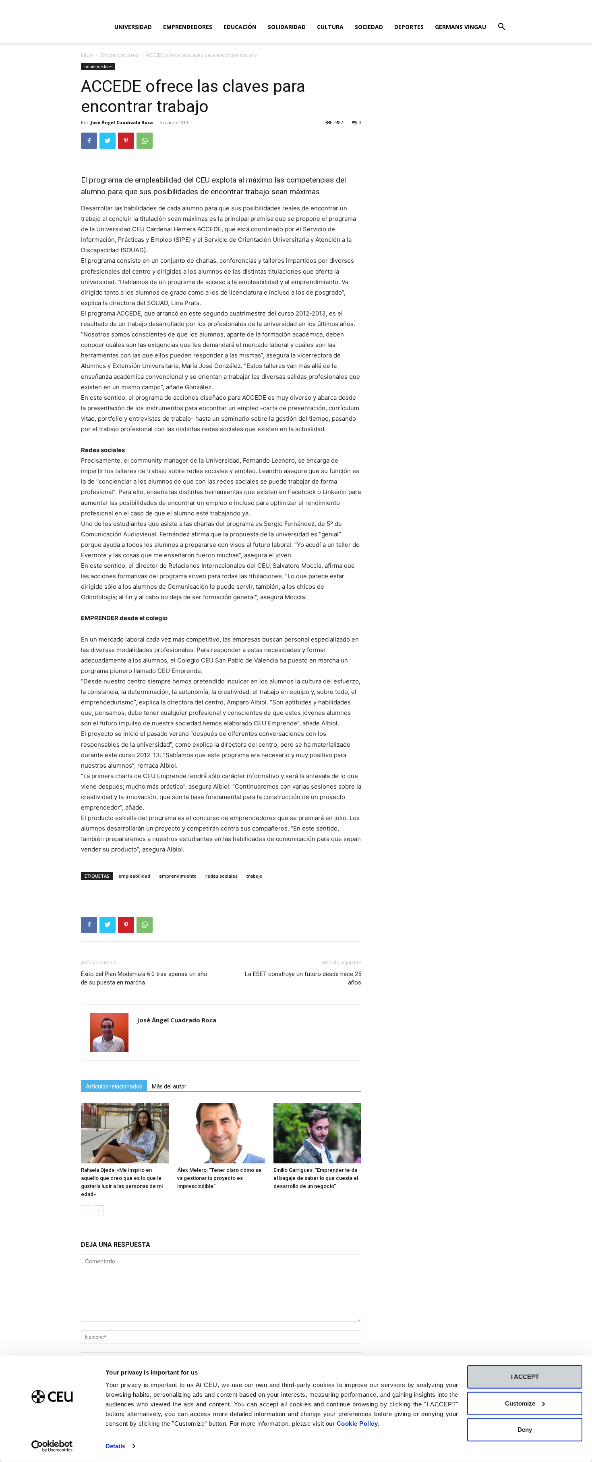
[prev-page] (86, 1210)
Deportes (409, 27)
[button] (501, 27)
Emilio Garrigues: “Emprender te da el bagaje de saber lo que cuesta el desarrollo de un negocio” (315, 1178)
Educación (240, 27)
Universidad (133, 27)
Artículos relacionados (114, 1086)
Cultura (330, 27)
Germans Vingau (460, 27)
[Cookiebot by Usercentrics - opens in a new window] (52, 1446)
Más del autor (169, 1086)
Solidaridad (287, 27)
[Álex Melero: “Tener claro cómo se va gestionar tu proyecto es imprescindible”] (221, 1133)
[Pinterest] (126, 141)
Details (115, 1446)
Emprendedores (187, 27)
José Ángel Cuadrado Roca (122, 122)
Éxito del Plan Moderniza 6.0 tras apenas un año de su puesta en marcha (144, 978)
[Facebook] (89, 141)
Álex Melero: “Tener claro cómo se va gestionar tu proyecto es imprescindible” (219, 1178)
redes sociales (221, 876)
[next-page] (99, 1210)
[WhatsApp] (145, 141)
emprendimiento (178, 876)
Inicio (87, 55)
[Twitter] (107, 141)
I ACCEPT (525, 1376)
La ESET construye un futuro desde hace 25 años (303, 978)
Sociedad (369, 27)
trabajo (254, 876)
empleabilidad (134, 876)
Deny (524, 1429)
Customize (520, 1403)
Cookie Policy (357, 1423)
